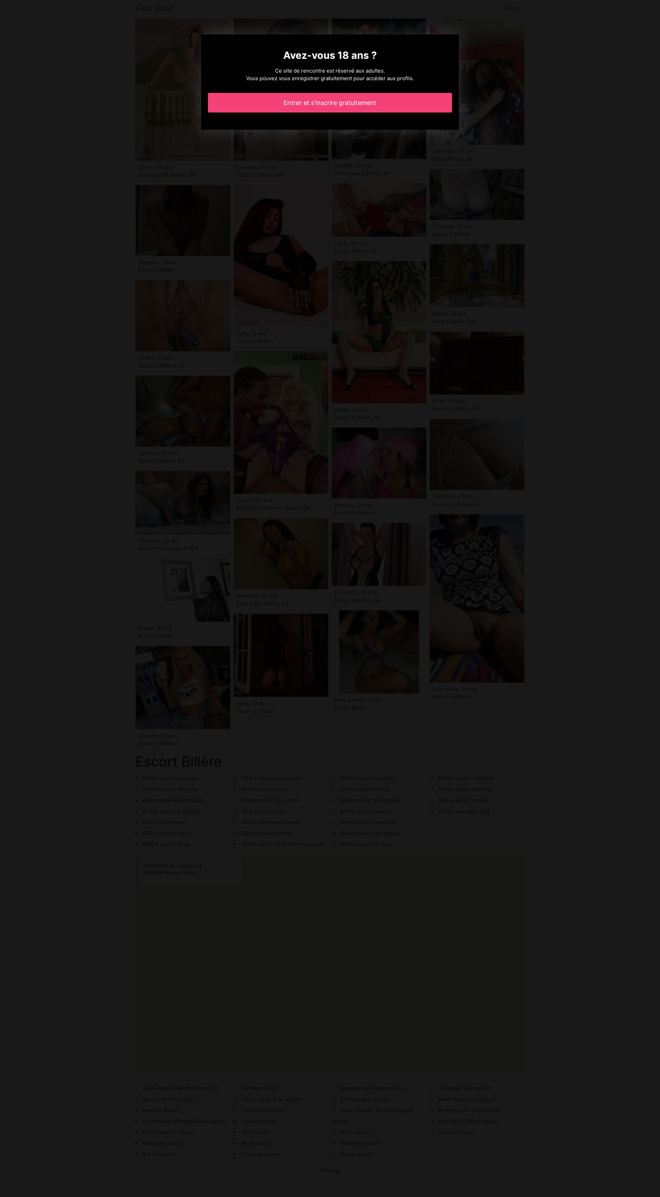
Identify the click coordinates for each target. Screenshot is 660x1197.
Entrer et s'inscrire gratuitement (330, 102)
